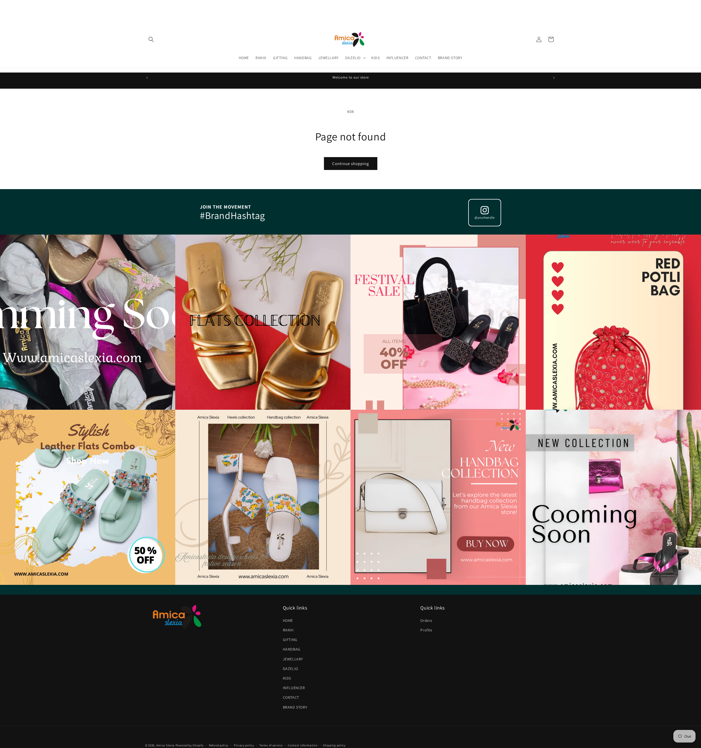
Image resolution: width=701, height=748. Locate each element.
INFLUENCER (294, 687)
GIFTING (290, 639)
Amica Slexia (165, 745)
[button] (151, 39)
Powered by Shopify (190, 745)
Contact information (302, 745)
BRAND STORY (295, 706)
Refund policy (218, 745)
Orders (426, 620)
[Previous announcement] (147, 78)
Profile (426, 630)
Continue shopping (350, 163)
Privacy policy (244, 745)
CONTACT (291, 697)
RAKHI (288, 630)
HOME (288, 620)
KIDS (287, 678)
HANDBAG (291, 649)
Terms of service (270, 745)
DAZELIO (290, 668)
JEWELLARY (293, 658)
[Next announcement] (554, 78)
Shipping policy (334, 745)
